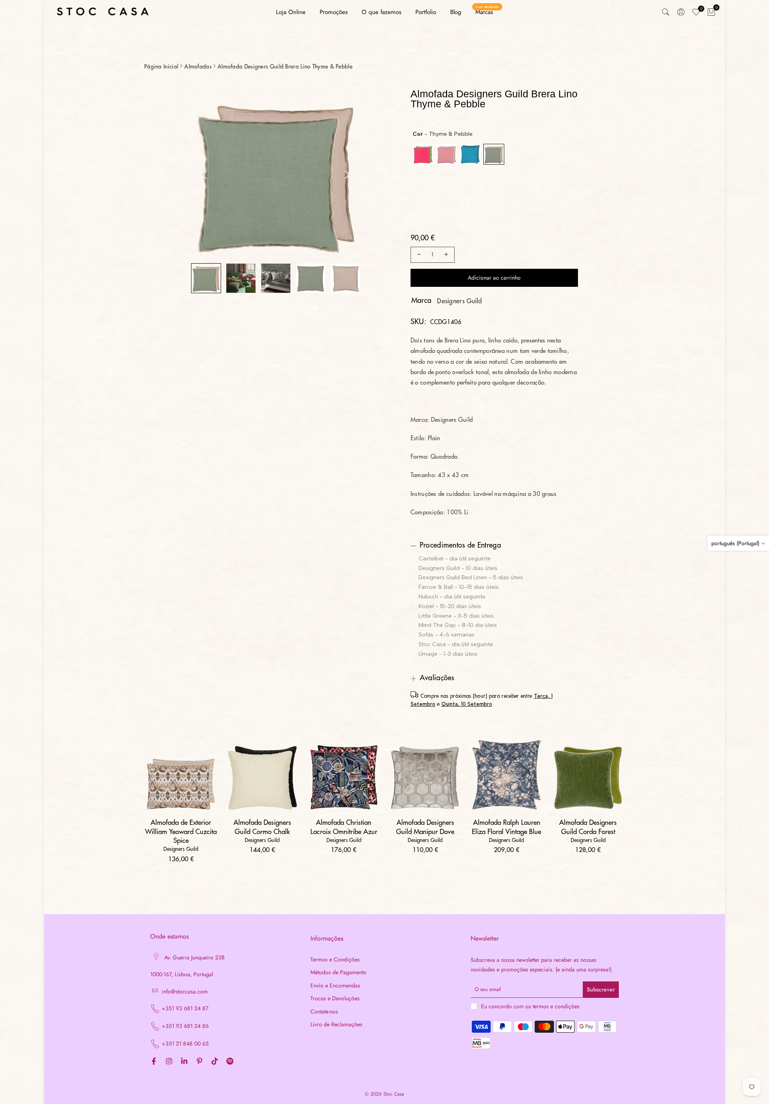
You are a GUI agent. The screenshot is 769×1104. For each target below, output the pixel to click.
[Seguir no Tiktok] (214, 1061)
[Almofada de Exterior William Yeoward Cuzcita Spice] (180, 775)
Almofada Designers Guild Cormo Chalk (262, 827)
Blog (455, 12)
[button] (206, 278)
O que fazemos (381, 12)
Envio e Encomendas (335, 985)
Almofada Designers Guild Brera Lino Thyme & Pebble (284, 66)
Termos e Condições (335, 959)
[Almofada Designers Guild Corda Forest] (588, 775)
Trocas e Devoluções (335, 998)
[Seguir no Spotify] (230, 1061)
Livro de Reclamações (336, 1024)
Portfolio (425, 12)
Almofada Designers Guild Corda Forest (588, 827)
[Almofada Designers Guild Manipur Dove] (425, 775)
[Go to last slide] (204, 174)
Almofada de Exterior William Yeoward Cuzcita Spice (181, 831)
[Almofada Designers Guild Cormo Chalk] (262, 775)
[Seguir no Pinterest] (199, 1061)
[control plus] (447, 255)
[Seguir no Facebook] (153, 1061)
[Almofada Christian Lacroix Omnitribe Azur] (343, 775)
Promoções (334, 12)
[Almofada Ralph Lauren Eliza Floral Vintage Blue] (506, 775)
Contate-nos (324, 1011)
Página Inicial (161, 66)
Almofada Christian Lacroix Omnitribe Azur (343, 827)
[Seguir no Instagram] (169, 1061)
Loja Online (291, 12)
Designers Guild (459, 301)
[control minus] (418, 255)
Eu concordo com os (530, 1006)
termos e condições (556, 1006)
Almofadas (197, 66)
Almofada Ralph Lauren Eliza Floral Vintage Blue (506, 827)
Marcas (487, 11)
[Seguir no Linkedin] (184, 1061)
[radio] (423, 154)
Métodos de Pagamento (338, 972)
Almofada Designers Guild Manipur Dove (425, 827)
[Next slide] (346, 174)
